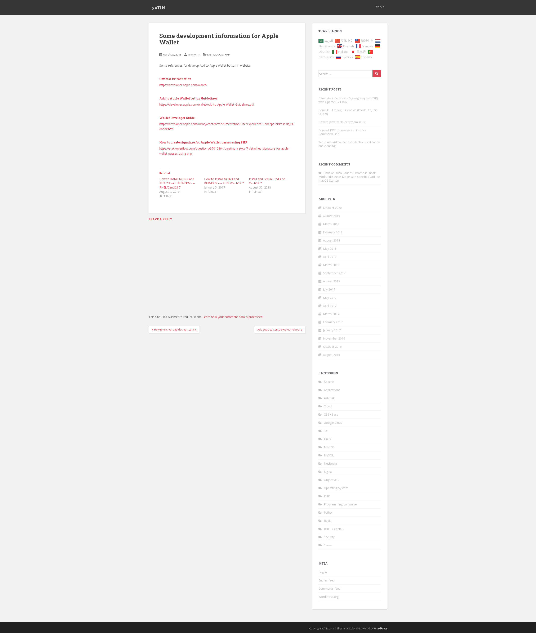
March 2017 (331, 314)
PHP (227, 54)
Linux (327, 439)
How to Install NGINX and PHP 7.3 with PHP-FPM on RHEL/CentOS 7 (177, 183)
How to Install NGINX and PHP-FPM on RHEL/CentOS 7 (224, 181)
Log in (322, 572)
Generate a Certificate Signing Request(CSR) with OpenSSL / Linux (348, 100)
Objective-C (332, 480)
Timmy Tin (194, 54)
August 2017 (331, 281)
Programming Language (340, 504)
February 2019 (333, 232)
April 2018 (329, 257)
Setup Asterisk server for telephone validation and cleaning (349, 144)
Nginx (328, 472)
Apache (329, 382)
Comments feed (329, 588)
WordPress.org (328, 597)
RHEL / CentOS (334, 529)
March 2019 (331, 224)
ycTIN (158, 7)
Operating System (336, 488)
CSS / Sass (331, 414)
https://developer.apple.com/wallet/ (183, 85)
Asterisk (329, 398)
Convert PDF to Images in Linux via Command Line (342, 132)
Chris (326, 173)
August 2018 (331, 240)
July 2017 (329, 289)
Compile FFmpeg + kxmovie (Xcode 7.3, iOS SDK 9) (348, 112)
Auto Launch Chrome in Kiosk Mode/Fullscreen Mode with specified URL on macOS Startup (349, 176)
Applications (332, 390)
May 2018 (329, 249)
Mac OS (218, 54)
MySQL (329, 455)
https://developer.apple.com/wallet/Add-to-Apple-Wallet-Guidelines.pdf (206, 104)
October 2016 (332, 347)
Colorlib (354, 628)
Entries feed (326, 580)
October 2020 (332, 208)
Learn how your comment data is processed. (232, 317)
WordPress (380, 628)
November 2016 (334, 338)
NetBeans (331, 463)
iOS (209, 54)
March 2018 (331, 265)
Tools (380, 7)
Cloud (328, 406)
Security (329, 537)
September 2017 (334, 273)
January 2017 (332, 330)
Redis (327, 521)
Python (329, 512)
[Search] (376, 73)
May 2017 (329, 298)
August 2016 (331, 355)
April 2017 (329, 306)
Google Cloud (333, 423)
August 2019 (331, 216)
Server (328, 545)
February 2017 (333, 322)
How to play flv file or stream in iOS (342, 122)
